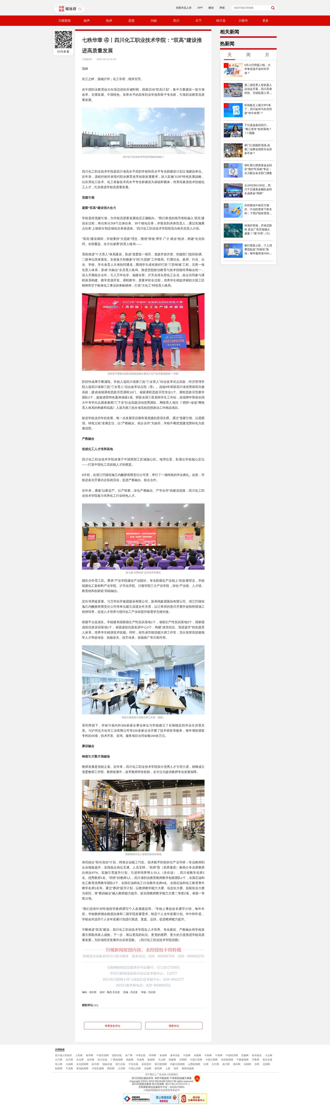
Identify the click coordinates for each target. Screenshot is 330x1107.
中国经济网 (232, 1055)
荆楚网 (172, 1059)
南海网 (151, 1059)
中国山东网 (135, 1068)
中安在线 (133, 1064)
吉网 (256, 1064)
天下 (198, 20)
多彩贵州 (146, 1064)
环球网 (152, 1055)
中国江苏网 (196, 1059)
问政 (154, 20)
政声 (87, 20)
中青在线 (140, 1055)
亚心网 (58, 1064)
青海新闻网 (82, 1068)
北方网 (69, 1059)
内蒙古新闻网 (177, 1064)
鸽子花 (221, 20)
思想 (131, 20)
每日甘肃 (267, 1059)
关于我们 (150, 1074)
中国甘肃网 (98, 1068)
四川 (176, 20)
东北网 (80, 1059)
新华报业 (257, 1055)
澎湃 (176, 1068)
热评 (109, 20)
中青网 (218, 1055)
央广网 (128, 1055)
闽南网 (129, 1059)
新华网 (89, 1055)
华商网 (183, 1059)
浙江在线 (120, 1064)
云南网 (69, 1064)
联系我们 (173, 1074)
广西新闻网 (117, 1059)
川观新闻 (64, 20)
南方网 (95, 1064)
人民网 (78, 1055)
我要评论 (174, 1025)
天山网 (161, 1059)
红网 (206, 1064)
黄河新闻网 (161, 1064)
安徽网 (245, 1055)
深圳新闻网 (227, 1059)
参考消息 (175, 1055)
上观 (167, 1068)
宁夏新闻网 (242, 1059)
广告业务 (161, 1074)
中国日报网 (103, 1055)
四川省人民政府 (63, 1055)
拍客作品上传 (183, 7)
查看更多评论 (112, 1025)
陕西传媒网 (188, 1068)
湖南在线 (107, 1064)
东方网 (215, 1064)
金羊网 (90, 1059)
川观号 (243, 20)
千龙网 (69, 1068)
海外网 (236, 1064)
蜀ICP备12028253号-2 (177, 1084)
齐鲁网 (255, 1059)
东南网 (147, 1068)
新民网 (158, 1068)
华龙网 (140, 1059)
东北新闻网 (82, 1064)
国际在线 (117, 1055)
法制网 (247, 1064)
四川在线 (102, 1059)
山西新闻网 (194, 1064)
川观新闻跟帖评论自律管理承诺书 (162, 1090)
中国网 (186, 1055)
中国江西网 (212, 1059)
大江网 (58, 1059)
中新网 (208, 1055)
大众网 (268, 1055)
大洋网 (121, 1068)
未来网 (163, 1055)
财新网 (58, 1068)
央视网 (197, 1055)
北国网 (266, 1064)
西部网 (110, 1068)
